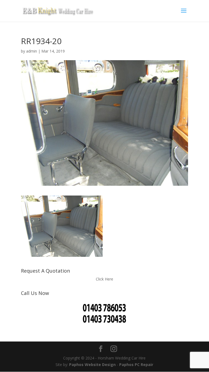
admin (31, 51)
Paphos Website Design (92, 364)
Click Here (104, 279)
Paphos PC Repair (136, 364)
